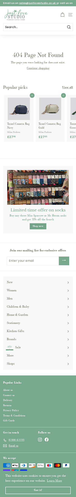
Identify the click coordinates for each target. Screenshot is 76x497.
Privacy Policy (11, 410)
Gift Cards (9, 420)
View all (67, 87)
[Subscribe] (64, 261)
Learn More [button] (54, 480)
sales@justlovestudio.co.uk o (38, 3)
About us (8, 390)
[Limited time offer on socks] (38, 187)
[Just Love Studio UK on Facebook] (47, 440)
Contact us (9, 395)
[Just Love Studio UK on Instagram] (40, 440)
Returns (7, 405)
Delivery (7, 400)
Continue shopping (38, 68)
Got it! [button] (38, 490)
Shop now (38, 226)
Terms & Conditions (14, 416)
